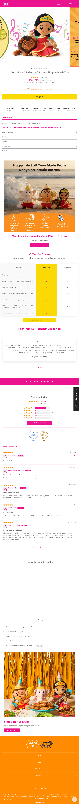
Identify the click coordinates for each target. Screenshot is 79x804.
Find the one (12, 730)
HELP (39, 782)
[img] (8, 453)
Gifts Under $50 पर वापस (41, 382)
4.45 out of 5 (45, 401)
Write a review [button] (39, 423)
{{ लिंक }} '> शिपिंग (29, 83)
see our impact (39, 245)
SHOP (39, 755)
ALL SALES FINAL (39, 789)
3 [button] (40, 547)
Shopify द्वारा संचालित (39, 802)
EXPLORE (39, 769)
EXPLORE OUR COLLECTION (39, 320)
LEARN (39, 775)
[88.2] (44, 435)
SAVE (39, 762)
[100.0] (33, 435)
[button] (36, 78)
